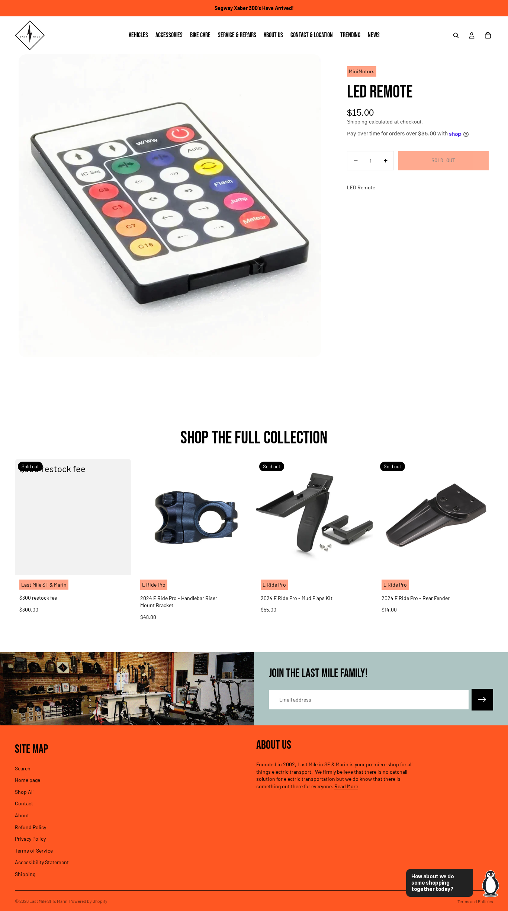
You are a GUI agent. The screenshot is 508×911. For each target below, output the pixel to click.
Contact (24, 803)
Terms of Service (34, 850)
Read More (346, 786)
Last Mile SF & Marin (48, 901)
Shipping (25, 874)
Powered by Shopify (88, 901)
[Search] (456, 35)
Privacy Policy (30, 838)
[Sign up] (482, 699)
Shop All (24, 791)
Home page (27, 780)
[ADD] (240, 563)
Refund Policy (30, 827)
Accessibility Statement (42, 862)
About (22, 815)
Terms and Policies (475, 901)
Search (22, 768)
